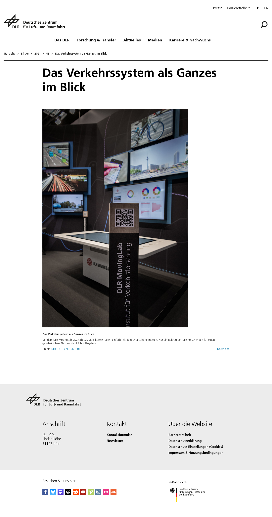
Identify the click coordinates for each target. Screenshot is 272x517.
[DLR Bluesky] (53, 493)
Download (223, 349)
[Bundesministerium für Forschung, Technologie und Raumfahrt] (191, 506)
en (266, 8)
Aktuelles (132, 39)
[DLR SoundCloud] (113, 493)
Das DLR (61, 39)
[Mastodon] (61, 493)
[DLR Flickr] (106, 493)
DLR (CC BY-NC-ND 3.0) (65, 349)
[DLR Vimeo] (91, 493)
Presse (217, 8)
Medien (155, 39)
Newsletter (115, 441)
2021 (37, 53)
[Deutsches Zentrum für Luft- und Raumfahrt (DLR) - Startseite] (36, 23)
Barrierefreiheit (238, 8)
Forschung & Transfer (96, 39)
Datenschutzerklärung (185, 441)
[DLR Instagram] (98, 493)
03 (48, 53)
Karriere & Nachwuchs (190, 39)
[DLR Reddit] (76, 493)
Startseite (10, 53)
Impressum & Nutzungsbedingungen (195, 452)
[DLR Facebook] (45, 493)
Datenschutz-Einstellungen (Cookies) (195, 447)
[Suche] (264, 24)
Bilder (25, 53)
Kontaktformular (119, 435)
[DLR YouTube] (83, 493)
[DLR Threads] (68, 493)
